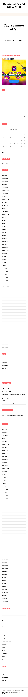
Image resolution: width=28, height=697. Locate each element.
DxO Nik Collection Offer (14, 41)
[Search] (24, 117)
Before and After (7, 37)
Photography (17, 38)
